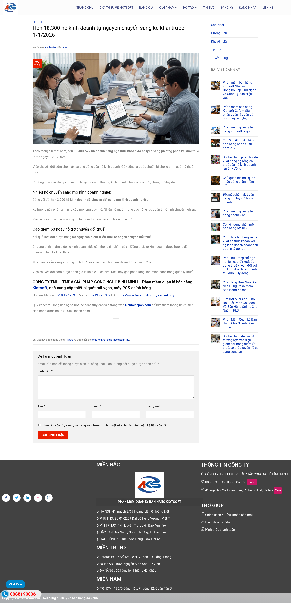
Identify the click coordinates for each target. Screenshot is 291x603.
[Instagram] (49, 498)
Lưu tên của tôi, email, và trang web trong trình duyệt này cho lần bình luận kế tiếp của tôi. (105, 425)
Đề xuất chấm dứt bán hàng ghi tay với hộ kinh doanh (239, 198)
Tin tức (209, 7)
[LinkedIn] (27, 498)
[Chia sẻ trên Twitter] (109, 325)
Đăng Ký (227, 7)
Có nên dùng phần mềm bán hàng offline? (239, 226)
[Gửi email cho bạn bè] (116, 325)
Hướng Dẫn (219, 33)
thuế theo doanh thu (118, 339)
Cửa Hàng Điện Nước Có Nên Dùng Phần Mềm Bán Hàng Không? (240, 286)
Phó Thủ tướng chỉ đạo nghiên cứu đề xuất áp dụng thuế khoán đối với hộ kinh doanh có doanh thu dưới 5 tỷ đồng (240, 265)
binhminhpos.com (138, 305)
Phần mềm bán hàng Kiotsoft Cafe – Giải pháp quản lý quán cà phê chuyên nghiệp (238, 112)
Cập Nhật (217, 25)
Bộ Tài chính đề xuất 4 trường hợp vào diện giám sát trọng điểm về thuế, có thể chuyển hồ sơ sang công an (240, 344)
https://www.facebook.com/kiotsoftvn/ (145, 295)
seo (65, 47)
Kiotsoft (40, 287)
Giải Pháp (166, 7)
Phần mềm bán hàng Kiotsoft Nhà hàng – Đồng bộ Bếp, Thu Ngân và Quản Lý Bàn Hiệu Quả (239, 90)
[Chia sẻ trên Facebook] (101, 325)
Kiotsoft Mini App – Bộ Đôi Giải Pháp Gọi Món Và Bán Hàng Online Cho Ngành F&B (240, 304)
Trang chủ (84, 7)
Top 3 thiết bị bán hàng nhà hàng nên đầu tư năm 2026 (239, 144)
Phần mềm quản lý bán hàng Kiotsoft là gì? (239, 129)
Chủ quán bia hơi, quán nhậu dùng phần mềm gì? (239, 181)
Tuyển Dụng (219, 58)
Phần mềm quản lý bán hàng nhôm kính (239, 213)
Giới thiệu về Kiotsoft (116, 7)
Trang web (153, 406)
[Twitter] (17, 498)
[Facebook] (6, 498)
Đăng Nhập (248, 7)
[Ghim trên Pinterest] (123, 325)
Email (96, 406)
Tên (41, 406)
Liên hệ (267, 7)
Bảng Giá (146, 7)
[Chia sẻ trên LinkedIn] (130, 325)
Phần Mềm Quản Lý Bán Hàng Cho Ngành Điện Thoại (240, 323)
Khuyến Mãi (219, 41)
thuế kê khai (99, 339)
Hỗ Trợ (188, 7)
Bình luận (45, 371)
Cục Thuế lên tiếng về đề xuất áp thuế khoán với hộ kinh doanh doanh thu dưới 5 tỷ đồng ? (240, 243)
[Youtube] (38, 498)
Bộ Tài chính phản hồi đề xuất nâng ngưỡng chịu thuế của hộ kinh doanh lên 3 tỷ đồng (240, 163)
